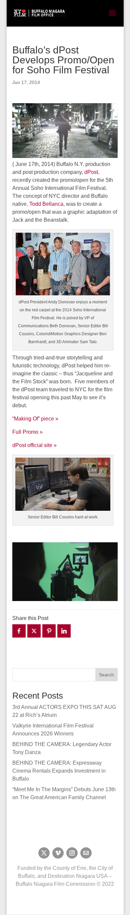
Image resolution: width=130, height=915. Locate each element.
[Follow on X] (44, 853)
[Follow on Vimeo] (58, 853)
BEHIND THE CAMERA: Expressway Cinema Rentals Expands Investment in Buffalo (59, 771)
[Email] (86, 853)
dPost (91, 172)
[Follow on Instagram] (72, 853)
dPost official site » (34, 445)
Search (106, 674)
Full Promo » (27, 432)
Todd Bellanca (46, 204)
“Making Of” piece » (35, 418)
